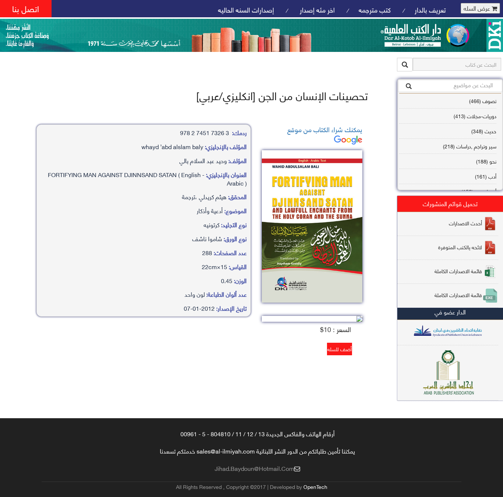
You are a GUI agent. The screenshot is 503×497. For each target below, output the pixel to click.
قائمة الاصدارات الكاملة (458, 270)
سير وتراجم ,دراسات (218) (469, 146)
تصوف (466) (482, 101)
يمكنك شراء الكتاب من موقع (324, 129)
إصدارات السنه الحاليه (246, 9)
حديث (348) (483, 131)
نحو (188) (486, 161)
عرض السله (478, 8)
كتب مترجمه (375, 9)
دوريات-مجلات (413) (475, 116)
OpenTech (315, 486)
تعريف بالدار (430, 9)
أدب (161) (485, 176)
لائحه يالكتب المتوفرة (460, 246)
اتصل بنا (25, 8)
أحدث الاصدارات (465, 223)
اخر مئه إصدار (316, 9)
